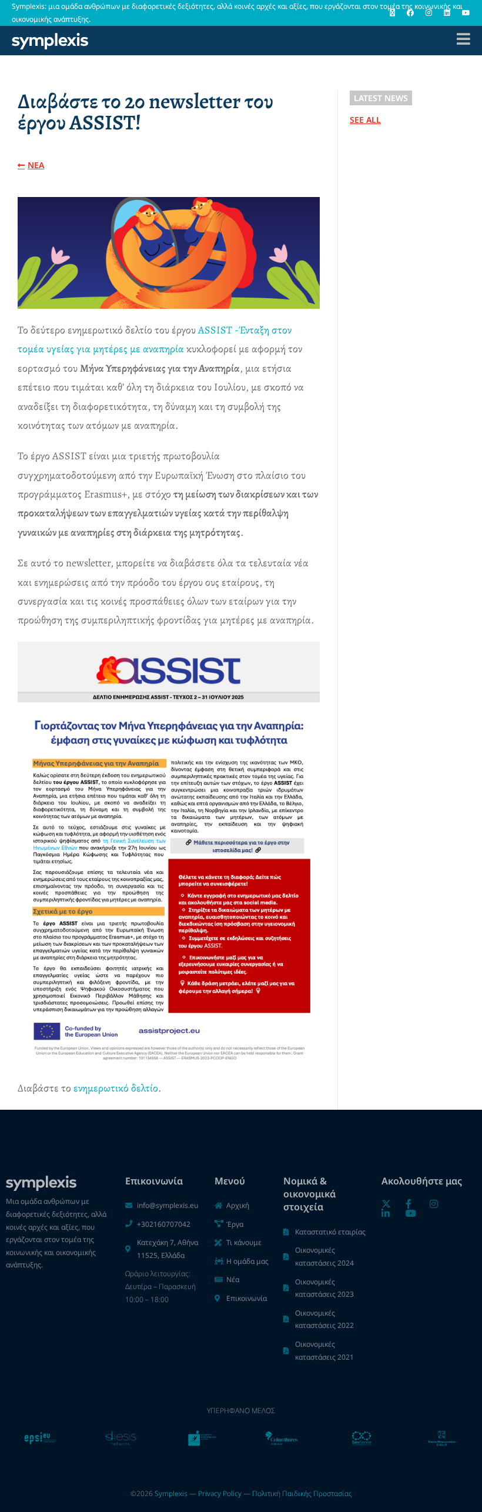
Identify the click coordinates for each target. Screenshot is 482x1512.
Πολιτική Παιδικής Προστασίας (302, 1493)
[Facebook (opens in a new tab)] (410, 13)
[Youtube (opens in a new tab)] (463, 13)
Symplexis (171, 1493)
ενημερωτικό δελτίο (115, 1088)
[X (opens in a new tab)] (392, 13)
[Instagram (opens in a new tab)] (429, 13)
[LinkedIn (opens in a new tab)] (447, 13)
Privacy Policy (220, 1493)
